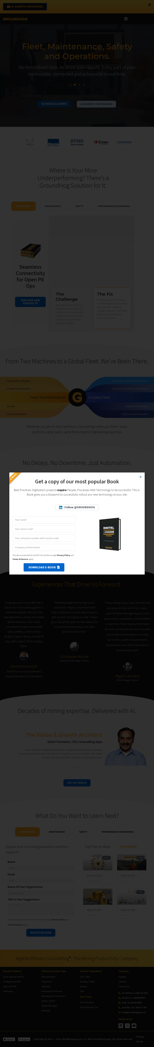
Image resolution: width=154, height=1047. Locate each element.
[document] (77, 523)
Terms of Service (20, 559)
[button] (140, 476)
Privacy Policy (63, 555)
